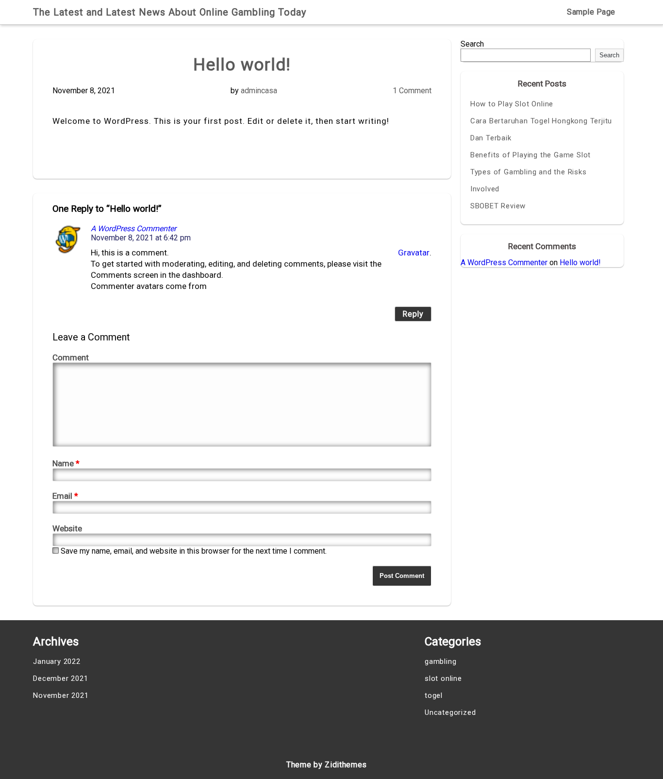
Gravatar (414, 252)
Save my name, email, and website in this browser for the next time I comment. (194, 551)
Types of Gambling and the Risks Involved (528, 180)
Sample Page (591, 12)
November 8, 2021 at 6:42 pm (141, 237)
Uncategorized (450, 712)
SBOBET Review (498, 206)
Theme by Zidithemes (326, 764)
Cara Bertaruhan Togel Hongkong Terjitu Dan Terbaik (541, 129)
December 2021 (60, 678)
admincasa (259, 90)
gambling (440, 661)
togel (434, 695)
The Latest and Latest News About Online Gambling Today (169, 12)
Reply (413, 314)
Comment (70, 357)
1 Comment (412, 90)
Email (65, 496)
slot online (443, 678)
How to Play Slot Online (511, 104)
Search (472, 44)
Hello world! (580, 262)
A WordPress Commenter (133, 228)
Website (67, 528)
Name (66, 463)
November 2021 (60, 695)
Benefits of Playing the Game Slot (530, 155)
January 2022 (57, 661)
